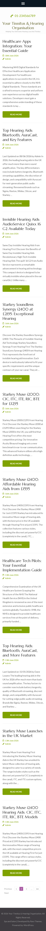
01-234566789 (24, 16)
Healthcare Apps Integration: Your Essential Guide (17, 46)
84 (37, 889)
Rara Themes (36, 921)
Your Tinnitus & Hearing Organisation (23, 25)
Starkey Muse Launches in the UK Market (23, 733)
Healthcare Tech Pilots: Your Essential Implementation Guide (22, 565)
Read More (16, 114)
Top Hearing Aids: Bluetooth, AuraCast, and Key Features (20, 135)
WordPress (29, 925)
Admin (8, 59)
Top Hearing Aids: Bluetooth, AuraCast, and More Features (20, 650)
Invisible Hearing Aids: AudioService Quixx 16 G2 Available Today (22, 224)
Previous (8, 889)
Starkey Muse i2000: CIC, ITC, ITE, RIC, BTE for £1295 (21, 399)
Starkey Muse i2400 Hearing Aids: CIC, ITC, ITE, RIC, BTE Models (22, 812)
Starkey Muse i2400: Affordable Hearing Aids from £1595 (21, 484)
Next (6, 893)
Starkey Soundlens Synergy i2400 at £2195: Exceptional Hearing (18, 311)
